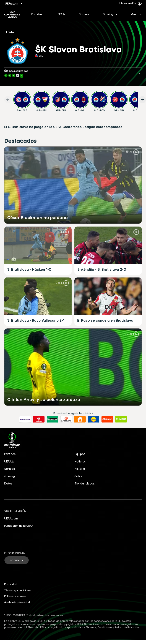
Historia (79, 468)
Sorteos (9, 468)
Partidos (10, 454)
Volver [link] (12, 32)
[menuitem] (39, 14)
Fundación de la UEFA (18, 525)
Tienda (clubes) (84, 483)
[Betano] (107, 419)
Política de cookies (15, 596)
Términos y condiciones (18, 590)
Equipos (79, 454)
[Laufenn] (25, 419)
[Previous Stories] (7, 99)
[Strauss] (39, 419)
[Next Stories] (142, 99)
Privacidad (10, 584)
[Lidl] (93, 419)
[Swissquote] (66, 419)
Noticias (80, 461)
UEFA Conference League (12, 14)
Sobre (78, 476)
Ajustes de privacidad (17, 602)
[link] (37, 14)
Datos (8, 483)
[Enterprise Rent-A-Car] (52, 419)
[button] (110, 14)
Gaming (9, 476)
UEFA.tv (9, 461)
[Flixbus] (121, 419)
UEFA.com (11, 518)
